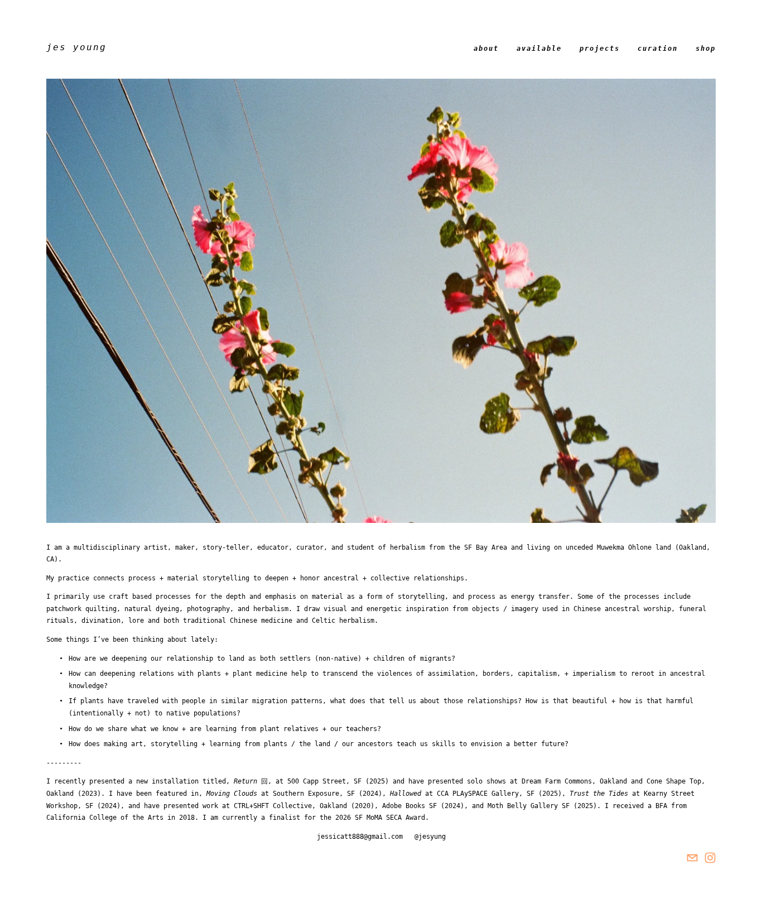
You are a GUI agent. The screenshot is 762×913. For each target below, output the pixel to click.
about (486, 48)
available (539, 48)
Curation (658, 48)
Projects (600, 48)
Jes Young (76, 47)
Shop (706, 48)
